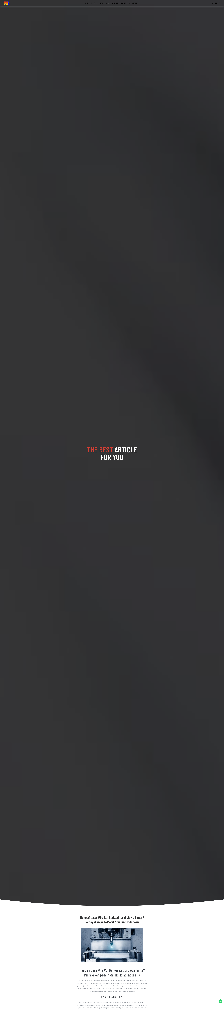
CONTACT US (133, 3)
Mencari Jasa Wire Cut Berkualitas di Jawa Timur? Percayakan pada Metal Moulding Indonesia (112, 919)
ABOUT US (94, 3)
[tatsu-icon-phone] (213, 3)
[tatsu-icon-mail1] (216, 3)
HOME (86, 3)
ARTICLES (115, 3)
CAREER (123, 3)
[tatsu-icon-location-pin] (219, 3)
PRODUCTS (103, 3)
